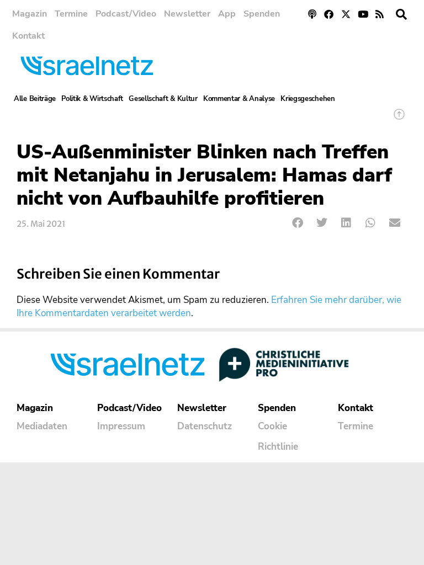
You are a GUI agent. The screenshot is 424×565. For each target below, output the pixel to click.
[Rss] (379, 14)
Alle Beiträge (35, 99)
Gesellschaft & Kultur (163, 99)
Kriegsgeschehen (307, 99)
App (227, 14)
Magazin (29, 14)
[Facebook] (329, 14)
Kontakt (28, 36)
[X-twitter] (345, 14)
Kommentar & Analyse (239, 99)
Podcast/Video (126, 14)
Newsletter (187, 14)
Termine (71, 14)
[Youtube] (363, 14)
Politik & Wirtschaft (92, 99)
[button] (401, 14)
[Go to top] (399, 119)
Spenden (261, 14)
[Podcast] (312, 14)
